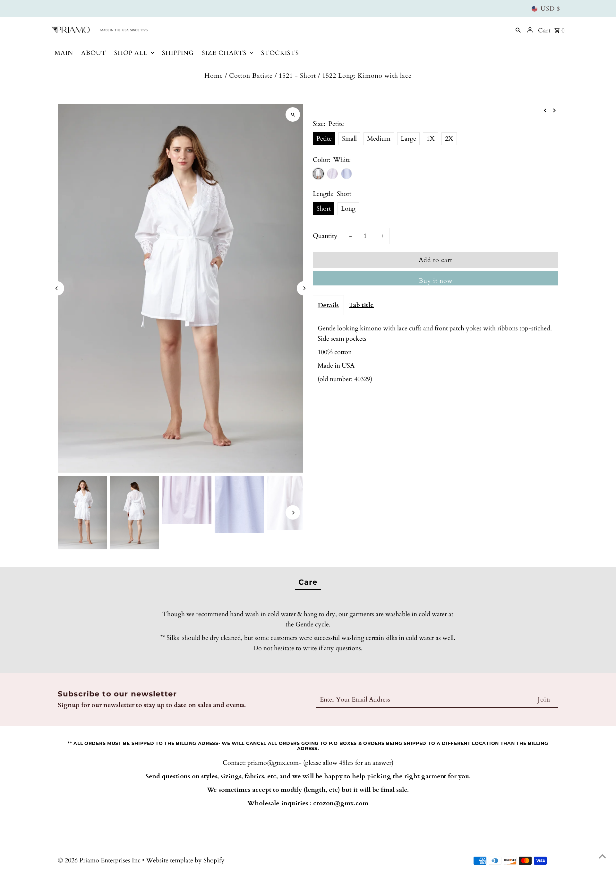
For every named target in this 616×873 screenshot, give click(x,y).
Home (213, 75)
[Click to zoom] (293, 114)
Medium (378, 138)
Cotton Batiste (251, 75)
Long (348, 208)
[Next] (304, 288)
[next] (554, 110)
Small (349, 138)
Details (328, 305)
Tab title (361, 305)
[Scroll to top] (602, 856)
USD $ (550, 8)
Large (408, 138)
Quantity (325, 235)
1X (430, 138)
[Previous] (57, 288)
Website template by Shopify (185, 860)
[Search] (518, 29)
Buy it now (436, 280)
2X (449, 138)
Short (323, 208)
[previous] (545, 110)
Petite (324, 138)
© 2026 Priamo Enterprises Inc (100, 860)
